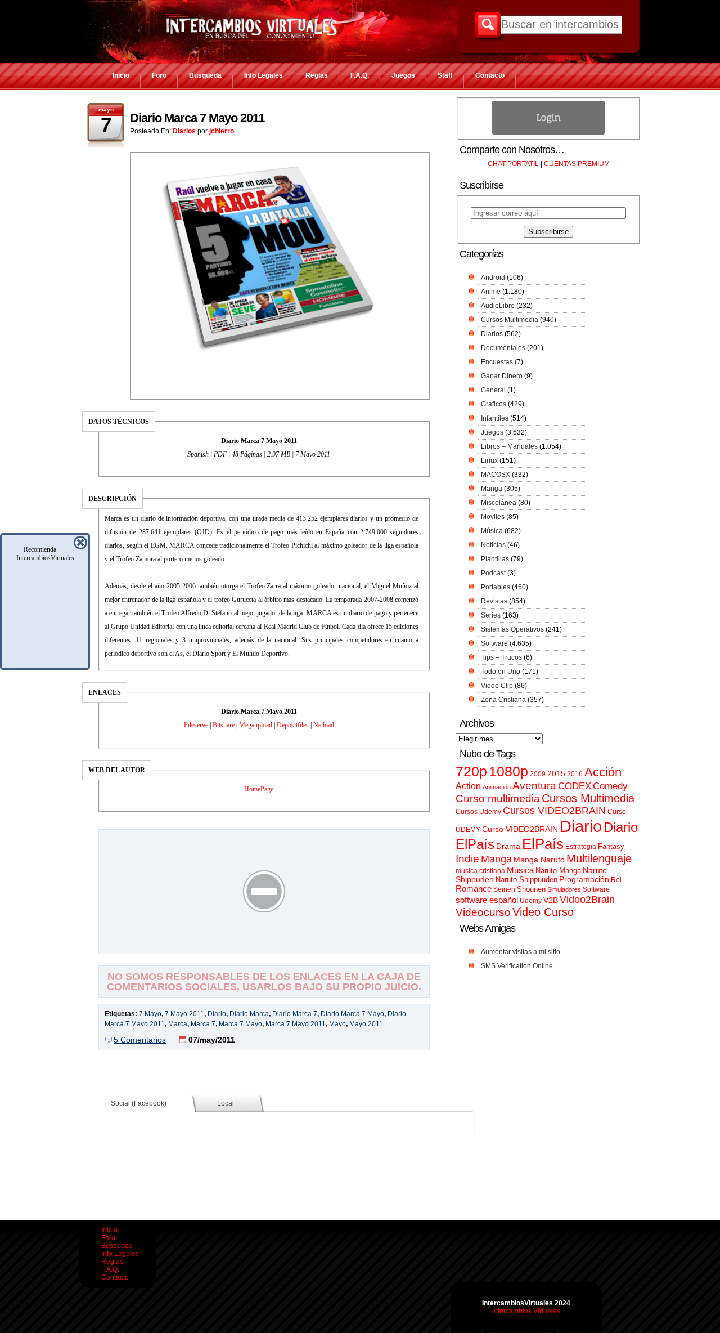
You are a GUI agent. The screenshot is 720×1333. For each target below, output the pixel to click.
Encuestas (497, 362)
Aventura (534, 785)
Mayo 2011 (366, 1024)
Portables (495, 587)
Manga (491, 489)
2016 (575, 774)
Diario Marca (249, 1014)
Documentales (503, 348)
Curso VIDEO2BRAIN (520, 829)
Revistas (494, 601)
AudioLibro (498, 306)
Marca (177, 1024)
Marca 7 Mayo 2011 (296, 1024)
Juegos (403, 75)
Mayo (337, 1024)
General (493, 390)
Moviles (493, 517)
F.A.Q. (359, 75)
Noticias (493, 545)
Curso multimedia (498, 798)
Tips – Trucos (501, 657)
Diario (217, 1014)
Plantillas (495, 559)
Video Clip (497, 686)
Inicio (120, 75)
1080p (508, 771)
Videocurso (483, 912)
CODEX (574, 785)
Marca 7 (203, 1024)
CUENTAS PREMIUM (577, 164)
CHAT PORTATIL (513, 164)
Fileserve (196, 725)
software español (487, 900)
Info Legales (263, 75)
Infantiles (494, 418)
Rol (616, 880)
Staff (445, 75)
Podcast (493, 573)
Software (494, 643)
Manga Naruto (539, 860)
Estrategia (580, 847)
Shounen (531, 889)
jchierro (221, 131)
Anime (491, 292)
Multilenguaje (599, 858)
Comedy (610, 785)
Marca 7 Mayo (240, 1024)
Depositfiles (293, 725)
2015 (556, 774)
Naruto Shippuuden (526, 879)
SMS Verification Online (517, 966)
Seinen (504, 889)
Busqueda (205, 75)
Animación (497, 787)
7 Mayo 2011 (184, 1014)
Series (491, 615)
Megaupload (255, 725)
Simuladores (564, 889)
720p (471, 771)
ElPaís (543, 844)
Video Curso (543, 912)
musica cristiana (480, 871)
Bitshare (224, 725)
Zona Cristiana (503, 700)
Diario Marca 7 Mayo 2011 (197, 118)
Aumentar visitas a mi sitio (520, 952)
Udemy (531, 901)
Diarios (184, 131)
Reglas (316, 75)
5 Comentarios (140, 1039)
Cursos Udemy (478, 812)
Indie (467, 859)
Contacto (490, 75)
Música (492, 531)
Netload (323, 725)
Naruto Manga (558, 870)
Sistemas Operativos (512, 629)
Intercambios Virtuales (526, 1311)
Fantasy (611, 846)
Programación (584, 879)
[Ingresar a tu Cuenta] (548, 132)
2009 (538, 774)
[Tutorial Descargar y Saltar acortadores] (264, 946)
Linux (489, 460)
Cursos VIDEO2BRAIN (554, 810)
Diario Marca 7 (294, 1014)
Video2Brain (587, 899)
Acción (603, 772)
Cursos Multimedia (509, 320)
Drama (508, 846)
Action (468, 786)
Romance (474, 888)
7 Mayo (150, 1014)
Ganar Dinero (502, 376)
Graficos (493, 404)
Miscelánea (498, 503)
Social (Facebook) (138, 1103)
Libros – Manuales (509, 446)
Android (493, 277)
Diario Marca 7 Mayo (352, 1014)
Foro (159, 75)
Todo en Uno (500, 672)
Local (225, 1103)
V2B (550, 900)
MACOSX (495, 474)
